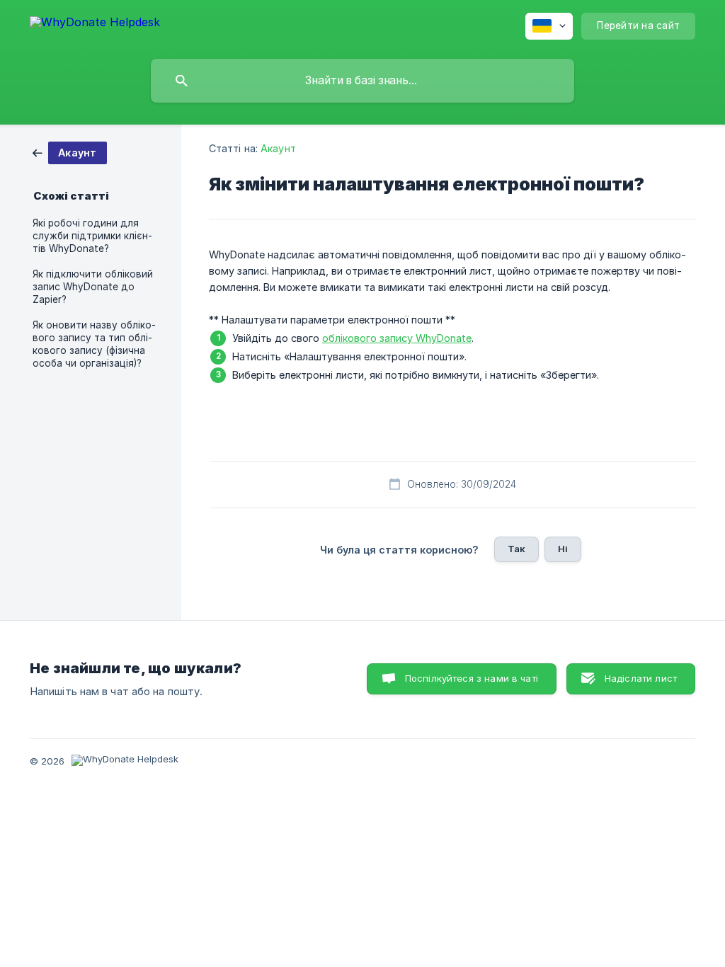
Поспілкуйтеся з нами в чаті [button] (471, 678)
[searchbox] (362, 81)
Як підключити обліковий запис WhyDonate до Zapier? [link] (93, 286)
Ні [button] (563, 548)
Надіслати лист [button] (641, 678)
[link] (70, 152)
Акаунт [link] (278, 148)
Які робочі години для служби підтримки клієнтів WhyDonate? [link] (92, 235)
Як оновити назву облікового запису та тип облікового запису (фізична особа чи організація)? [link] (94, 344)
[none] (95, 24)
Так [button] (516, 548)
